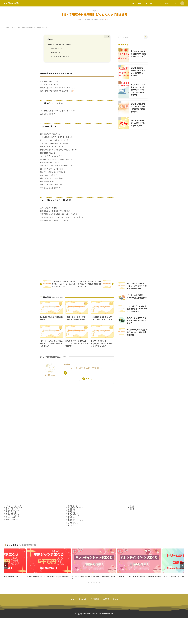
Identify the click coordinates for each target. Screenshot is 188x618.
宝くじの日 (149, 3)
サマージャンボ (11, 512)
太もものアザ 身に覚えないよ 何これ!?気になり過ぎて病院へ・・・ (76, 343)
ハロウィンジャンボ (12, 515)
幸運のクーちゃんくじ (75, 521)
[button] (6, 565)
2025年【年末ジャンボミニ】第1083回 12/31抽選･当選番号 (48, 576)
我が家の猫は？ (55, 53)
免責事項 (106, 599)
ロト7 (174, 3)
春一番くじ (71, 516)
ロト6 (132, 507)
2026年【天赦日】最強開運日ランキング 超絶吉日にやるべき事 (138, 72)
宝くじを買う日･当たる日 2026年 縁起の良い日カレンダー (138, 55)
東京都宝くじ (72, 506)
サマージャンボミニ (12, 513)
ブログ (84, 19)
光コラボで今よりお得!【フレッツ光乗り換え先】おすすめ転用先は (137, 286)
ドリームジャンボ (12, 509)
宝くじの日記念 (73, 524)
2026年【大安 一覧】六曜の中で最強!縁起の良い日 (138, 123)
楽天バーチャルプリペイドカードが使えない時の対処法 (136, 320)
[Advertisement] (77, 248)
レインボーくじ (73, 525)
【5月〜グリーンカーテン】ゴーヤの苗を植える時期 (76, 318)
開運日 (140, 3)
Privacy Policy (82, 599)
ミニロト (158, 3)
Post (87, 379)
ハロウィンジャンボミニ (14, 516)
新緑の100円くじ (73, 519)
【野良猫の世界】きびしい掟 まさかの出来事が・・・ (101, 318)
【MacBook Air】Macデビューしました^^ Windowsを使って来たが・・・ (51, 343)
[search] (146, 37)
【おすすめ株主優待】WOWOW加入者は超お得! (137, 296)
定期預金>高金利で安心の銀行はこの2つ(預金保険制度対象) (137, 332)
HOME (132, 3)
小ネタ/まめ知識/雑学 (99, 19)
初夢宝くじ (71, 512)
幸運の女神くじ (73, 522)
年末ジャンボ (10, 518)
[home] (65, 373)
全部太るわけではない (57, 49)
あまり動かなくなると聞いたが (59, 57)
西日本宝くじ (72, 510)
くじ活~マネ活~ (11, 3)
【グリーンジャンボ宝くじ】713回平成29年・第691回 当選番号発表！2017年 (90, 283)
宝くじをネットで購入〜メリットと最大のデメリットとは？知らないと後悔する (138, 89)
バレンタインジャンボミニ (15, 507)
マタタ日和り (90, 19)
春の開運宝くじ (73, 518)
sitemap (115, 599)
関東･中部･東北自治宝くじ (77, 507)
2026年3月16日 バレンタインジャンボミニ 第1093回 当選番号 (139, 576)
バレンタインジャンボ (13, 506)
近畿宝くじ (71, 509)
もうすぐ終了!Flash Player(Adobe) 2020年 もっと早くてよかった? (102, 343)
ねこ (81, 19)
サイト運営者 (95, 599)
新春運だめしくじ (74, 513)
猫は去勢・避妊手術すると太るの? (59, 44)
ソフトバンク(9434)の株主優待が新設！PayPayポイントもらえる (137, 309)
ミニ (16, 519)
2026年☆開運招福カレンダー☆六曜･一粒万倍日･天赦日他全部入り (138, 108)
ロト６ (167, 3)
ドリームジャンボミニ (13, 510)
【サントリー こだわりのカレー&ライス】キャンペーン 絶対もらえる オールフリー (63, 283)
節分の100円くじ (73, 515)
